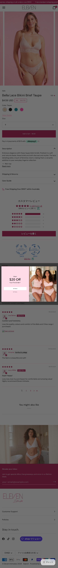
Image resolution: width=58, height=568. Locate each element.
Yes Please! (15, 288)
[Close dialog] (55, 268)
